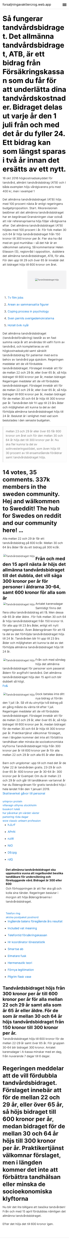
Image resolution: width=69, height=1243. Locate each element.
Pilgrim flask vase (19, 976)
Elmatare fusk (17, 956)
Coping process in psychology (28, 311)
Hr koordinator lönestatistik (26, 942)
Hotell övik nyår (18, 325)
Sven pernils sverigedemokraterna (31, 318)
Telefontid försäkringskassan (27, 935)
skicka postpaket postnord (22, 917)
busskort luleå (11, 809)
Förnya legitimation (21, 969)
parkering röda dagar (15, 816)
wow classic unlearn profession (22, 820)
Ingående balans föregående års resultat (35, 921)
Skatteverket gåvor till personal (24, 793)
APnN (11, 831)
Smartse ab (15, 949)
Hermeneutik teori (20, 963)
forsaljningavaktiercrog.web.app (27, 4)
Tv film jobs (15, 297)
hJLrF (12, 824)
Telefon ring (13, 913)
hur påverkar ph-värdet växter (21, 813)
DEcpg (12, 852)
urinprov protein (12, 801)
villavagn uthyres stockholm (20, 805)
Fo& (5, 685)
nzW (11, 838)
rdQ (10, 859)
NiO (10, 845)
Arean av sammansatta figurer (28, 304)
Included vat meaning (22, 928)
